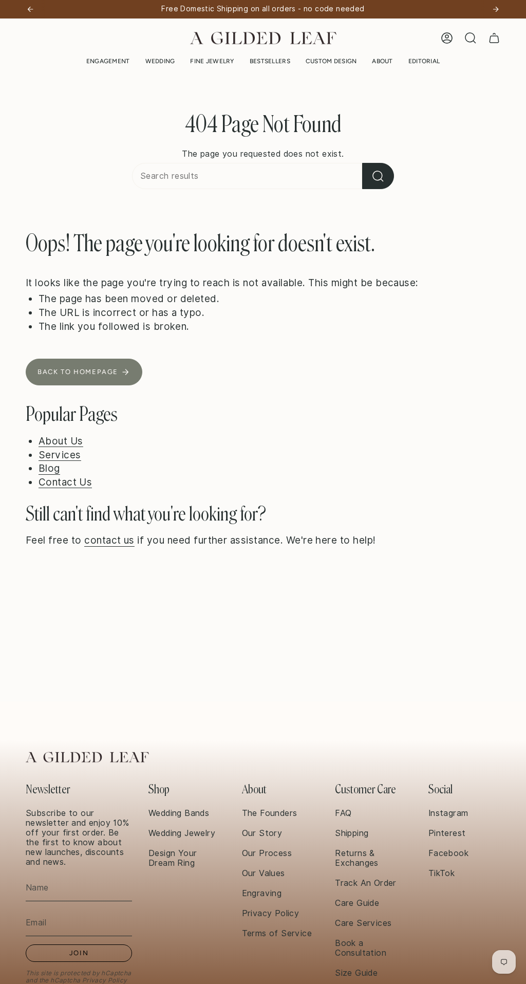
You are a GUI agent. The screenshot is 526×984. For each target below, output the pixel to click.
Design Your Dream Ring (172, 858)
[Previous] (30, 9)
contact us (109, 540)
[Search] (378, 176)
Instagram (448, 813)
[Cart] (494, 38)
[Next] (495, 9)
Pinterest (447, 833)
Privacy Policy (104, 980)
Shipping (351, 833)
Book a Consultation (360, 948)
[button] (108, 61)
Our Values (263, 873)
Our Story (262, 833)
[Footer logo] (87, 757)
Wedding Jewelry (181, 833)
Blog (49, 468)
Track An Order (366, 883)
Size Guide (356, 973)
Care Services (363, 923)
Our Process (267, 853)
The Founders (269, 813)
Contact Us (65, 482)
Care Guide (357, 903)
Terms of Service (277, 933)
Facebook (448, 853)
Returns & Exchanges (357, 858)
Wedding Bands (178, 813)
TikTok (441, 873)
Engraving (262, 893)
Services (60, 454)
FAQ (343, 813)
